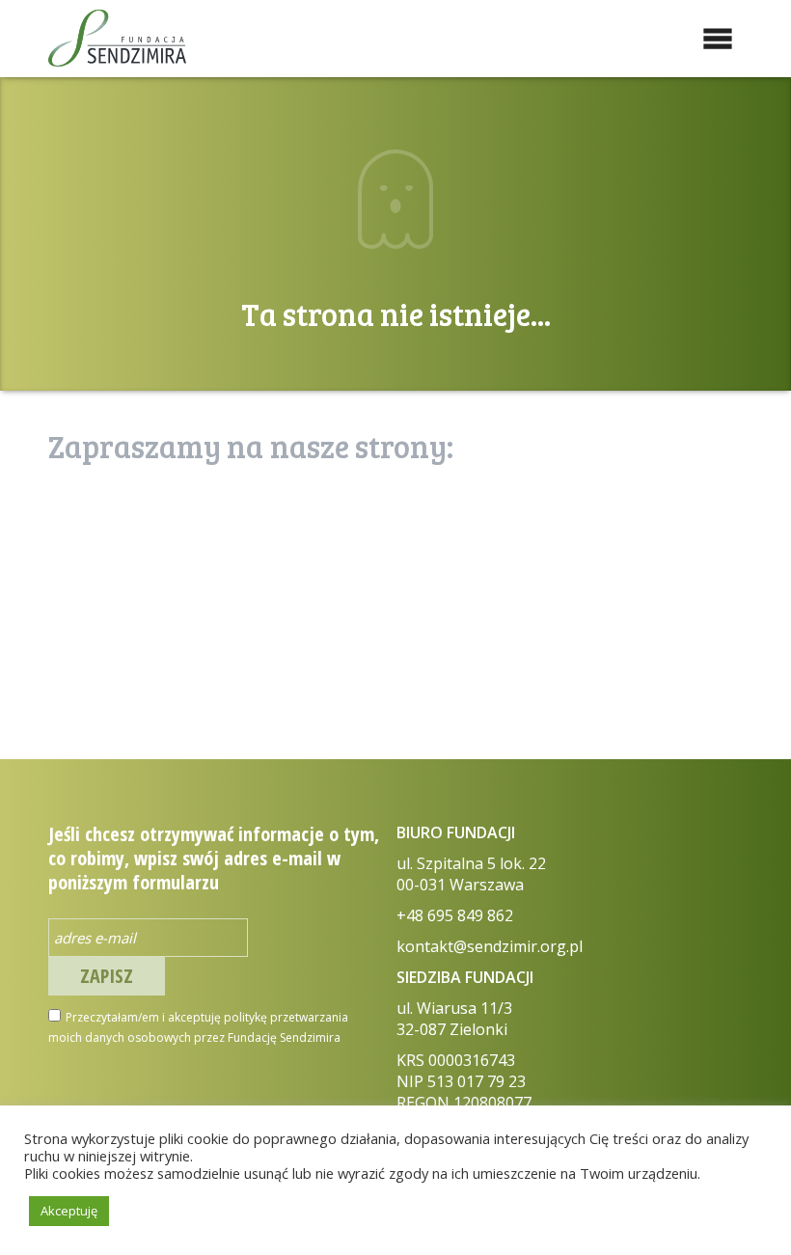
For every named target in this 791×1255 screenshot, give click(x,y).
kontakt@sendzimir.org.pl (489, 946)
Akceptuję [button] (69, 1210)
